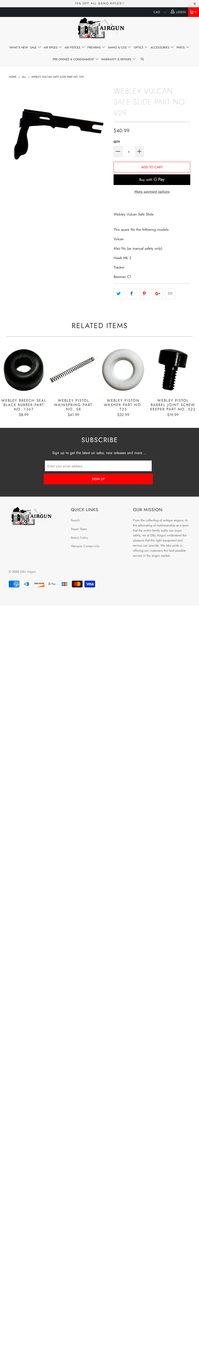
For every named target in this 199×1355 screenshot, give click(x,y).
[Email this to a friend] (170, 293)
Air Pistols (73, 47)
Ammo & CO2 (118, 47)
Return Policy (79, 537)
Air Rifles (51, 47)
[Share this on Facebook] (131, 293)
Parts (181, 47)
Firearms (94, 47)
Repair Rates (79, 529)
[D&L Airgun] (99, 28)
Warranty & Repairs (116, 59)
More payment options (152, 191)
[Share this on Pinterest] (144, 293)
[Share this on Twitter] (119, 293)
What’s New (18, 47)
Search (75, 520)
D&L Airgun (28, 571)
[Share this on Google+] (157, 293)
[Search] (142, 59)
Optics (139, 47)
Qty (117, 141)
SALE (34, 47)
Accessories (160, 47)
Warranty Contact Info (85, 546)
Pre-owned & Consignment (74, 59)
